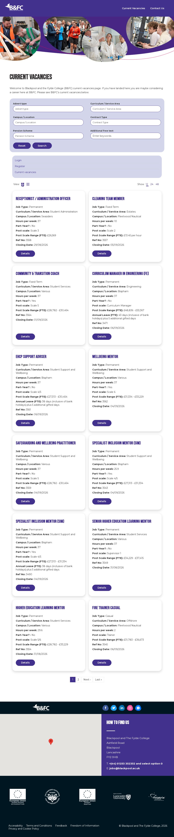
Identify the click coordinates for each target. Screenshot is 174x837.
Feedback (61, 825)
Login (18, 160)
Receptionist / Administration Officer (43, 198)
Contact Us (157, 8)
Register (20, 166)
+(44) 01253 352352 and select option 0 (136, 763)
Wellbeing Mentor (105, 356)
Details (25, 253)
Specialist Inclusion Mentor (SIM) (116, 443)
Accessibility (15, 825)
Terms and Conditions (39, 825)
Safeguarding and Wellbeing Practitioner (46, 443)
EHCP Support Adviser (31, 356)
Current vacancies (25, 172)
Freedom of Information (84, 825)
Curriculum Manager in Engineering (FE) (120, 273)
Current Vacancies (133, 8)
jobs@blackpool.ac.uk (124, 768)
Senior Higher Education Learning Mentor (121, 521)
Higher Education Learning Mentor (40, 607)
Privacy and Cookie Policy (23, 828)
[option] (17, 796)
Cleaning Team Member (108, 198)
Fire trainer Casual (106, 607)
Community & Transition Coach (37, 273)
